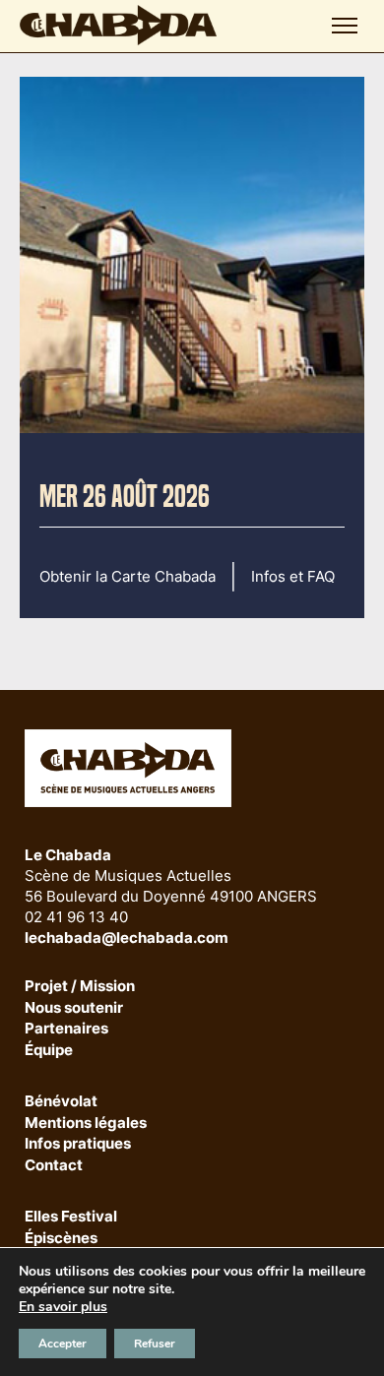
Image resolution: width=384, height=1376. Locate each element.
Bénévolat (61, 1102)
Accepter (62, 1343)
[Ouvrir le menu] (344, 25)
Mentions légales (86, 1123)
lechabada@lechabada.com (126, 937)
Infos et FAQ (293, 576)
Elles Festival (71, 1217)
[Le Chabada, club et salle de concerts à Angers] (118, 25)
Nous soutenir (74, 1008)
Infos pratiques (78, 1144)
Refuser (154, 1343)
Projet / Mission (80, 986)
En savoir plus (63, 1307)
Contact (54, 1166)
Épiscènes (61, 1238)
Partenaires (66, 1029)
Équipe (49, 1050)
